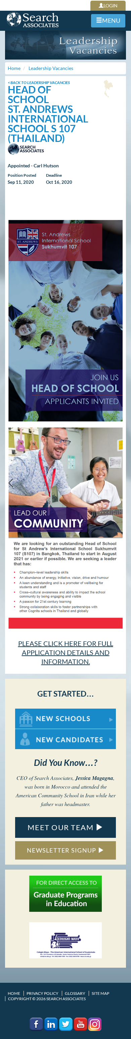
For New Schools (32, 712)
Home (14, 993)
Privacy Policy (42, 993)
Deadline (54, 175)
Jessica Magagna (94, 778)
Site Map (100, 993)
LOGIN (110, 5)
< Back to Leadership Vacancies (39, 82)
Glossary (75, 993)
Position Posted (22, 175)
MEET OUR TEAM (61, 827)
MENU (111, 20)
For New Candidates (36, 732)
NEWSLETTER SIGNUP (62, 850)
